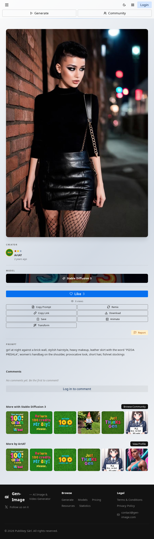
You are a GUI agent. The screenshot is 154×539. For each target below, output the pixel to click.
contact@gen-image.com (130, 515)
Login (144, 5)
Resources (68, 506)
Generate (41, 13)
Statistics (85, 506)
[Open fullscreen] (77, 133)
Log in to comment (77, 389)
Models (83, 500)
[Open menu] (6, 5)
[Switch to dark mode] (124, 4)
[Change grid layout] (133, 4)
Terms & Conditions (129, 500)
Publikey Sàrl (23, 531)
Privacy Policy (126, 506)
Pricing (96, 500)
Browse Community (135, 406)
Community (117, 13)
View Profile (139, 444)
